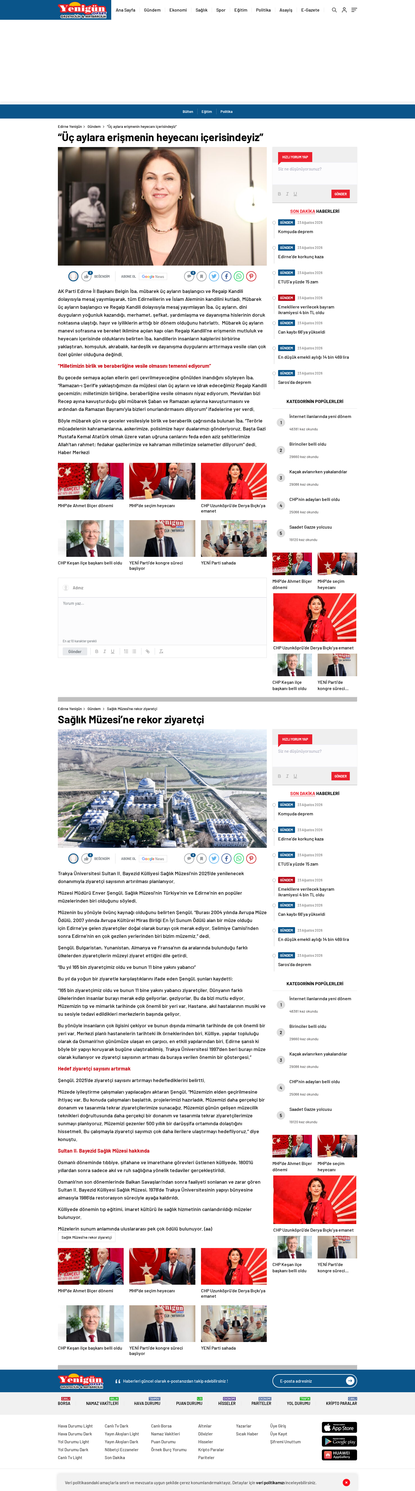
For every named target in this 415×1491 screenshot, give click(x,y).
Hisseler (227, 1401)
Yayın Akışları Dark (121, 1441)
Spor (221, 9)
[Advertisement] (207, 62)
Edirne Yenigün (70, 126)
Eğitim (240, 9)
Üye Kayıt (278, 1433)
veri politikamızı (270, 1482)
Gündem (152, 9)
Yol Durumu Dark (73, 1449)
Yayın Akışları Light (122, 1433)
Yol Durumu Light (73, 1441)
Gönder (75, 651)
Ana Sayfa (125, 9)
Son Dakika (115, 1457)
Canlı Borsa (161, 1425)
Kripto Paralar (341, 1401)
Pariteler (261, 1401)
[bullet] (134, 651)
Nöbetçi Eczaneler (122, 1449)
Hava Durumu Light (75, 1425)
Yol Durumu (298, 1401)
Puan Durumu (189, 1401)
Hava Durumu (147, 1401)
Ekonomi (178, 9)
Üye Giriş (278, 1425)
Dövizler (205, 1433)
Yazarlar (244, 1425)
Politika (263, 9)
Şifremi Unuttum (285, 1441)
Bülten (188, 111)
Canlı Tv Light (70, 1457)
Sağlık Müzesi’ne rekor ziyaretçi (87, 1237)
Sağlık (201, 9)
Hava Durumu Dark (75, 1433)
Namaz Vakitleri (102, 1401)
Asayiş (285, 9)
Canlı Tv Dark (116, 1425)
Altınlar (205, 1425)
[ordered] (126, 651)
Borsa (64, 1401)
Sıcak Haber (247, 1433)
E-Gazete (310, 9)
